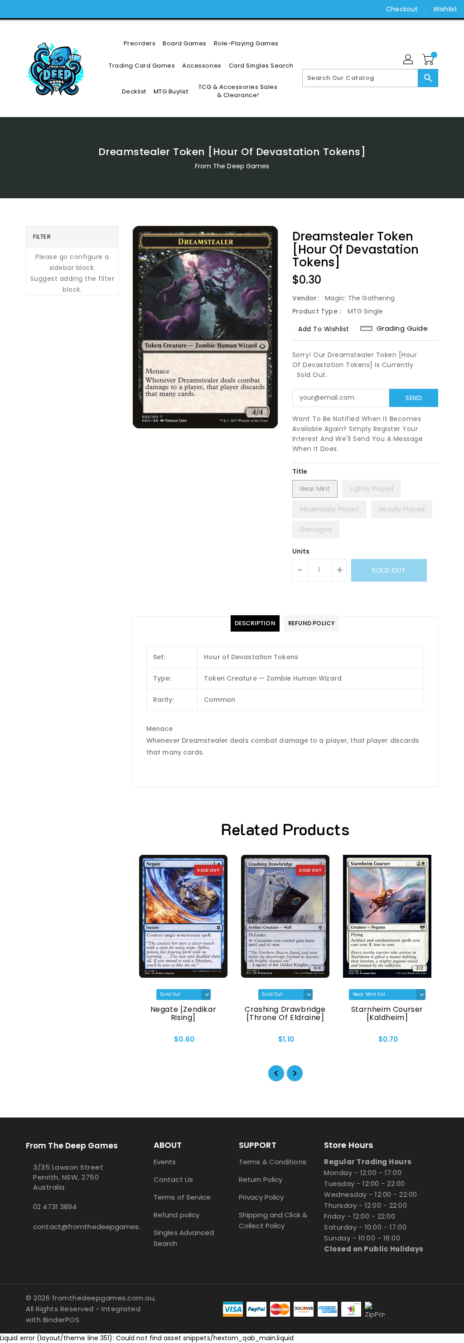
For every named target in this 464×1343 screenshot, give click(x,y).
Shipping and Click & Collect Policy (273, 1220)
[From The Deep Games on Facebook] (14, 9)
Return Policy (260, 1179)
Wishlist (445, 9)
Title (300, 471)
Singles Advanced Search (184, 1238)
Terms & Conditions (272, 1162)
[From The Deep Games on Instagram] (30, 9)
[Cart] (429, 60)
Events (165, 1162)
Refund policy (176, 1215)
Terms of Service (182, 1197)
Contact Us (173, 1179)
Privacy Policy (261, 1197)
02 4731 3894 (55, 1206)
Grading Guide (402, 328)
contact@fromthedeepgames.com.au (73, 1226)
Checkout (402, 9)
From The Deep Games (232, 166)
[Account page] (409, 60)
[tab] (255, 623)
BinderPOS (61, 1319)
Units (301, 551)
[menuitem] (140, 43)
